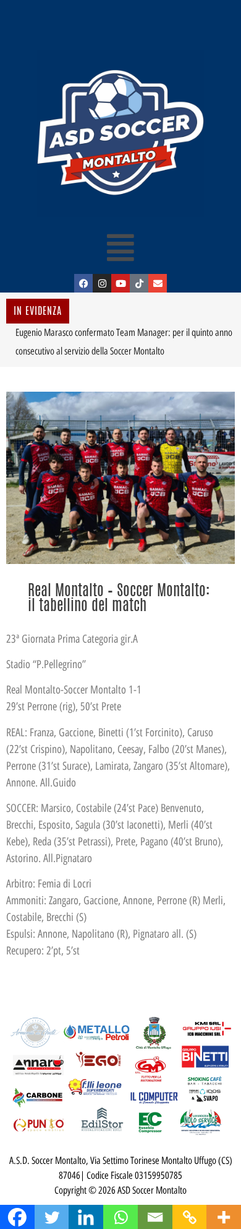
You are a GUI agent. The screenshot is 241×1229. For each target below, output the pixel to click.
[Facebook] (83, 283)
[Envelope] (157, 283)
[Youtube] (120, 283)
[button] (120, 247)
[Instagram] (102, 283)
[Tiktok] (139, 283)
